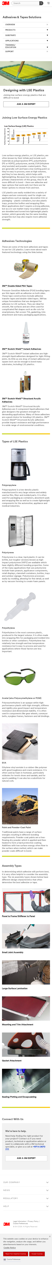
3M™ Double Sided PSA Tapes (17, 286)
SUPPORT (9, 52)
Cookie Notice (10, 1248)
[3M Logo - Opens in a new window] (5, 3)
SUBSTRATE (10, 35)
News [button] (6, 1190)
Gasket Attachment (11, 1061)
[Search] (41, 3)
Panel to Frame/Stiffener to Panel (18, 916)
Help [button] (6, 1206)
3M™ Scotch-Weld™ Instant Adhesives (21, 349)
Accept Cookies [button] (37, 1254)
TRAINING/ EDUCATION (10, 46)
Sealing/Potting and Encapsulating (19, 1097)
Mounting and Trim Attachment (17, 1025)
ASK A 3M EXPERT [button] (26, 104)
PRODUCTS (10, 30)
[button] (12, 1259)
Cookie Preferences (20, 1223)
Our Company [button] (11, 1182)
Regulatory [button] (10, 1199)
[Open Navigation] (48, 3)
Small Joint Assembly (12, 952)
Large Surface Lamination (14, 989)
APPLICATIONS (12, 41)
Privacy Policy (33, 1221)
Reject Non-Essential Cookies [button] (15, 1254)
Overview (10, 25)
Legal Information (19, 1221)
